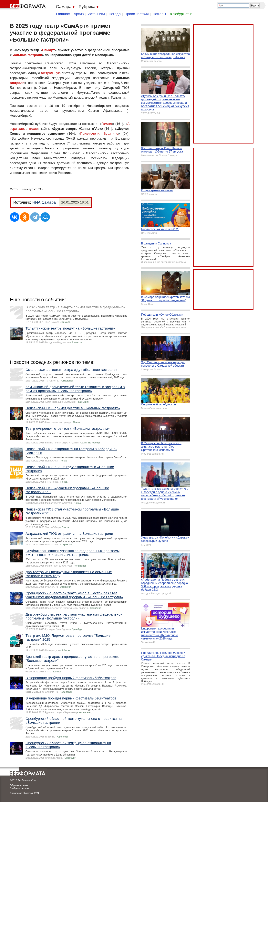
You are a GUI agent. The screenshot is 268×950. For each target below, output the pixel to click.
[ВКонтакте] (14, 217)
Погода (115, 14)
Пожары (159, 14)
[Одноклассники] (24, 217)
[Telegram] (35, 217)
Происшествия (137, 14)
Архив (79, 14)
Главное (63, 14)
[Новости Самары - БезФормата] (23, 5)
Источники (96, 14)
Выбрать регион (19, 788)
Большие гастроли (27, 55)
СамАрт (48, 50)
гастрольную (51, 73)
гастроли (17, 83)
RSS (36, 793)
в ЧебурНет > (181, 14)
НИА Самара (44, 202)
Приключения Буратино (99, 133)
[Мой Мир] (45, 217)
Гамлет (106, 124)
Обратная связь (19, 785)
